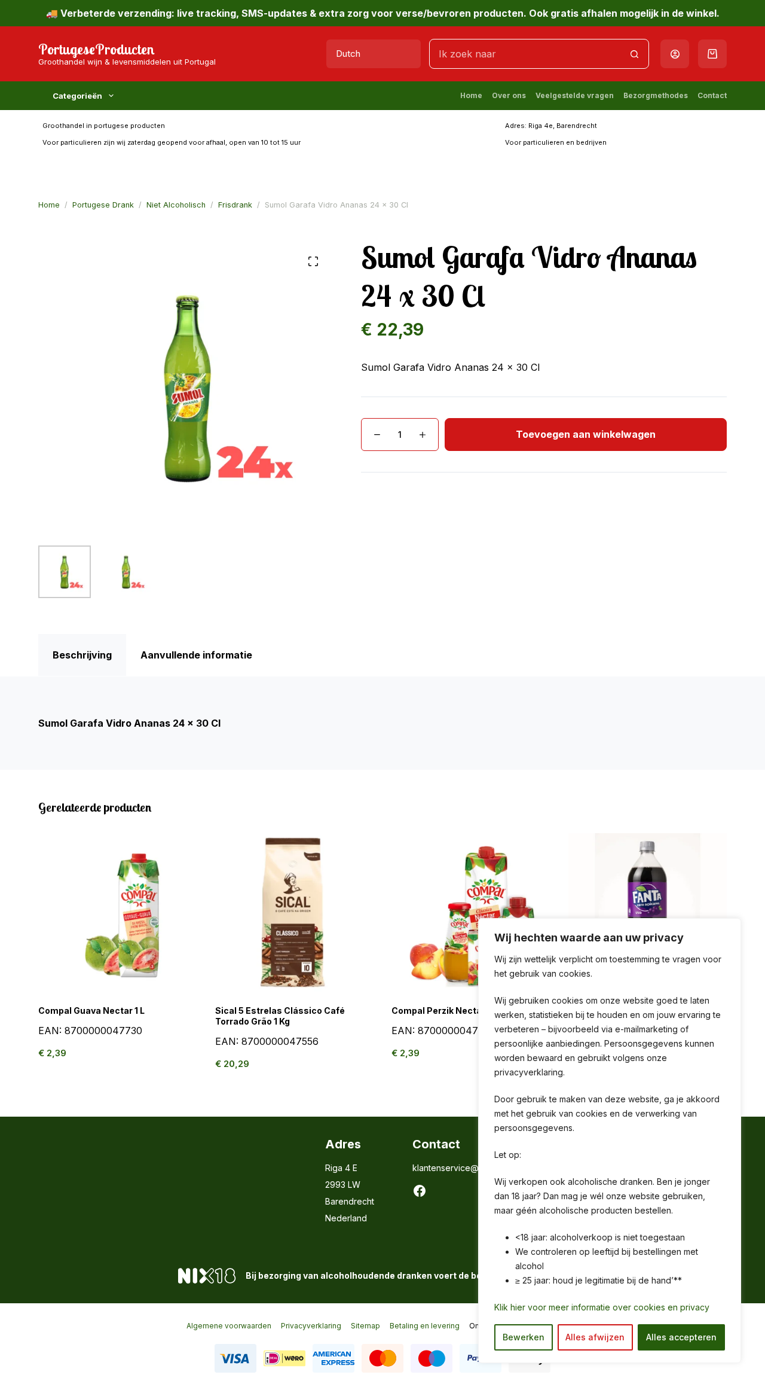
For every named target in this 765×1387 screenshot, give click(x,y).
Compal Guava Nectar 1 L (91, 1010)
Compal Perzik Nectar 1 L (444, 1010)
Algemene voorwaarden (228, 1325)
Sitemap (365, 1325)
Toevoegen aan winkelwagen (586, 434)
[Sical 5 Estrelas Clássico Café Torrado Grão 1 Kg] (294, 912)
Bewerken (523, 1337)
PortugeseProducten (96, 49)
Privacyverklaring (311, 1325)
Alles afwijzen (595, 1337)
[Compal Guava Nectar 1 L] (117, 912)
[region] (609, 1140)
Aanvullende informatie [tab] (196, 655)
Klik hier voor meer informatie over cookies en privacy (601, 1307)
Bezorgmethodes (655, 95)
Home (471, 95)
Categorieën (77, 95)
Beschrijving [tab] (82, 655)
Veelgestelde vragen (575, 95)
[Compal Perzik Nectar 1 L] (470, 912)
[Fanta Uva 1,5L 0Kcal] (647, 912)
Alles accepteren (681, 1337)
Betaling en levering (425, 1325)
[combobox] (525, 54)
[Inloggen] (675, 54)
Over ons (509, 95)
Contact (712, 95)
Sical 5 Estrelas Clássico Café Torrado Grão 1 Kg (280, 1015)
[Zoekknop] (634, 53)
